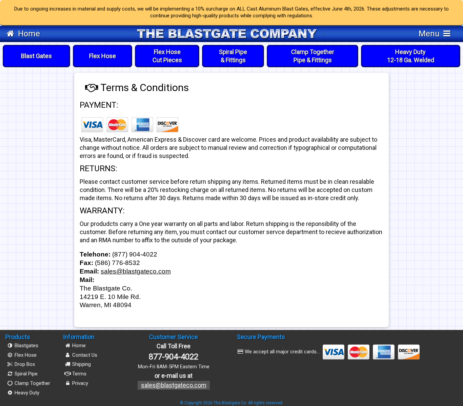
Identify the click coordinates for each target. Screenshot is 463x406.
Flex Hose (102, 55)
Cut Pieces (167, 56)
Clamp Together (312, 56)
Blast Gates (36, 55)
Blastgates (25, 345)
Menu (430, 33)
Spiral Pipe (233, 56)
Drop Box (24, 364)
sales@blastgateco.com (136, 271)
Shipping (81, 364)
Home (28, 33)
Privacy (79, 383)
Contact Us (84, 355)
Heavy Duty (410, 56)
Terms (78, 374)
